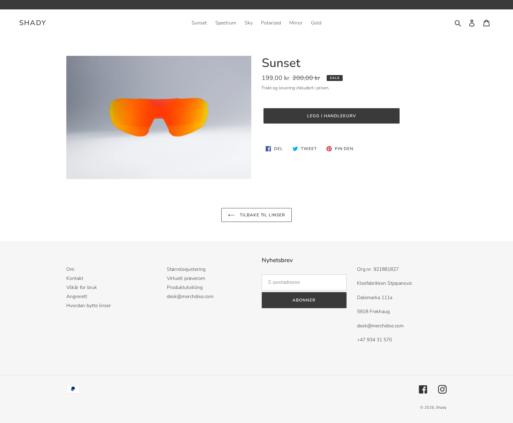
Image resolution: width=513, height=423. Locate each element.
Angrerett (76, 296)
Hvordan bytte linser (88, 305)
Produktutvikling (185, 287)
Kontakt (74, 278)
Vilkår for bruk (81, 287)
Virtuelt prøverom (186, 278)
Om (70, 269)
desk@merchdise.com (190, 296)
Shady (32, 23)
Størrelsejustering (186, 269)
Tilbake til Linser (261, 215)
